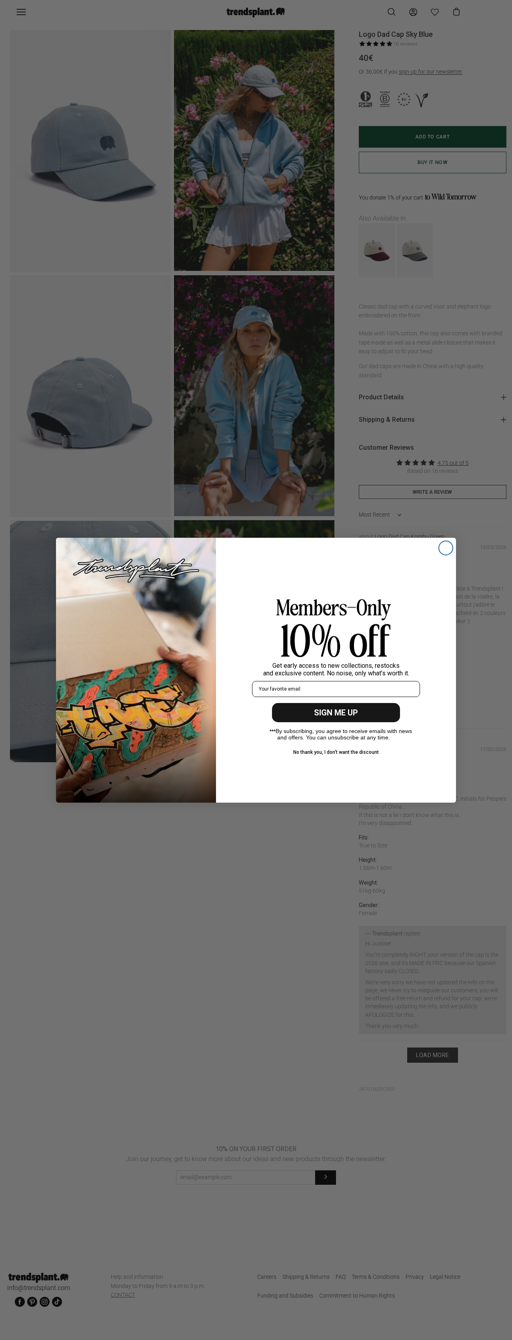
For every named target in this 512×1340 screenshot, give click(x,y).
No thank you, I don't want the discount (336, 752)
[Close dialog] (446, 548)
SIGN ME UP (336, 712)
